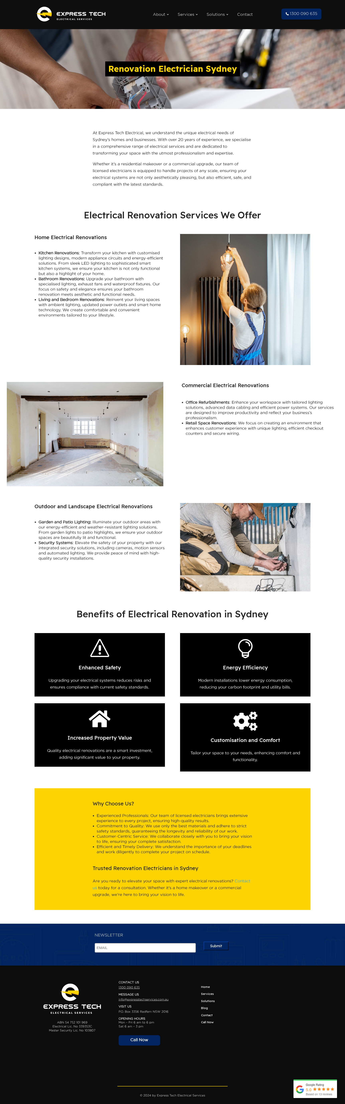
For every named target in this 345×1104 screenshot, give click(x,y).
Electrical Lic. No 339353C (72, 1026)
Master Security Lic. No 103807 (72, 1030)
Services (186, 14)
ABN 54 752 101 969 (72, 1022)
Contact (245, 14)
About (159, 14)
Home (205, 987)
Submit (216, 946)
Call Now (139, 1040)
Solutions (216, 14)
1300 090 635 (303, 13)
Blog (204, 1008)
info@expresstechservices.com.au (144, 999)
